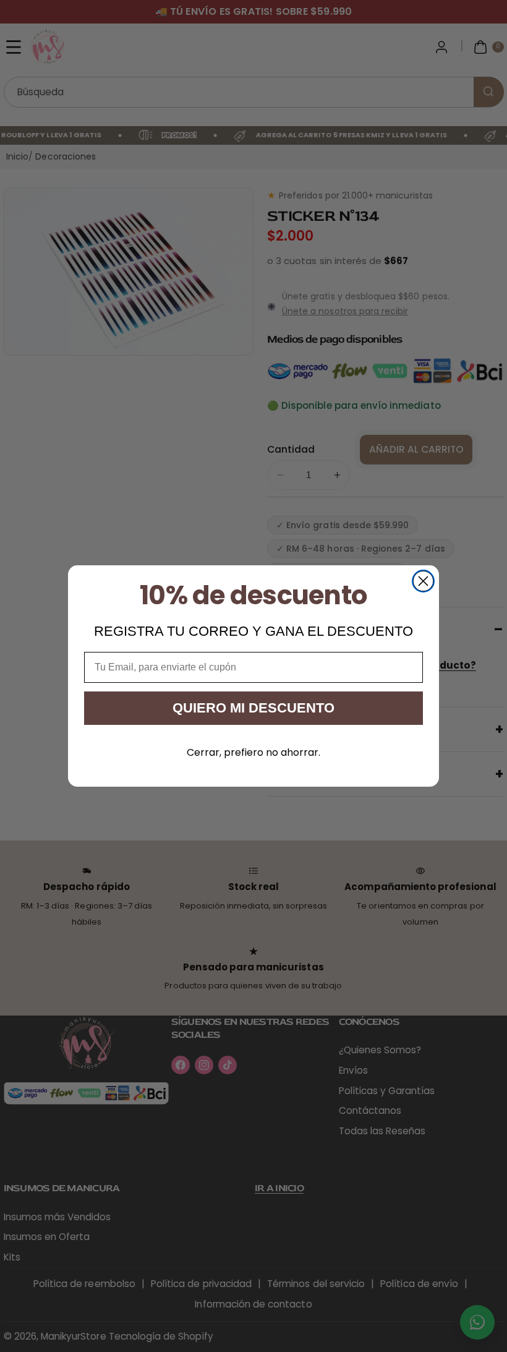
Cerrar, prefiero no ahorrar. (253, 752)
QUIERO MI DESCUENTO (253, 708)
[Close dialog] (423, 581)
